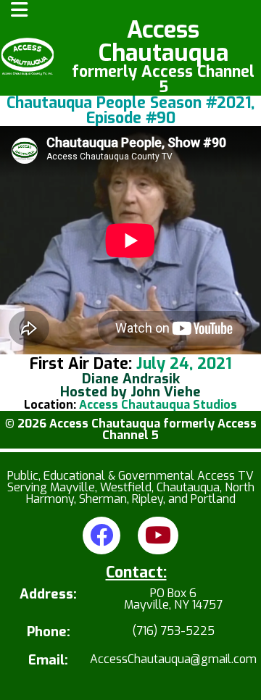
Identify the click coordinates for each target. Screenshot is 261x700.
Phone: (48, 632)
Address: (48, 595)
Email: (48, 660)
